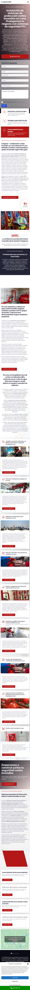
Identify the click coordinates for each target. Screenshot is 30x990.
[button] (28, 964)
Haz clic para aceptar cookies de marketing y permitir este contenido (15, 939)
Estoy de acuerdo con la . (14, 102)
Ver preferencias (15, 985)
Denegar (15, 981)
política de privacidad (20, 102)
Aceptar (15, 977)
